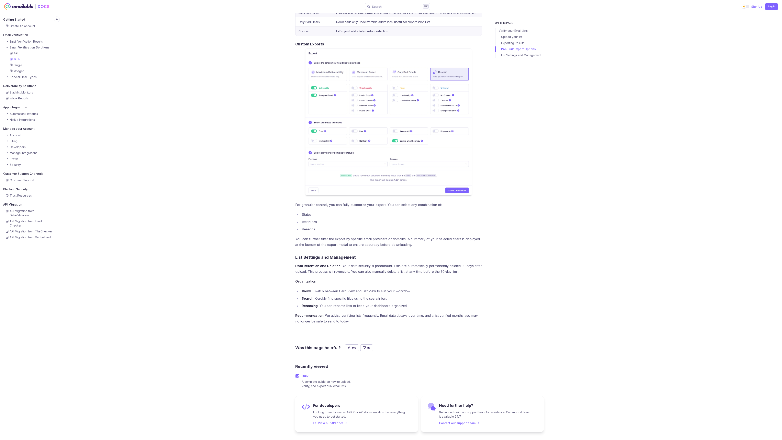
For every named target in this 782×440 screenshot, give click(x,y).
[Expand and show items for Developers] (7, 147)
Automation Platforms (24, 114)
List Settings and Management (521, 55)
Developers (18, 147)
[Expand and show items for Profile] (7, 159)
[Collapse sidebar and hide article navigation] (57, 19)
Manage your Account (19, 128)
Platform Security (15, 189)
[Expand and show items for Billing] (7, 141)
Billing (14, 141)
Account (15, 135)
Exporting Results (512, 43)
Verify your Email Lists (513, 30)
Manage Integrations (23, 153)
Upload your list (511, 36)
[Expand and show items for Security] (7, 165)
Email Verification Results (26, 41)
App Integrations (15, 107)
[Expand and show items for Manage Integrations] (7, 153)
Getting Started (14, 19)
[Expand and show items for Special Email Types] (7, 77)
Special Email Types (23, 77)
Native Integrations (22, 119)
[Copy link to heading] (326, 44)
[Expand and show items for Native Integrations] (7, 120)
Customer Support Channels (23, 173)
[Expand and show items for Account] (7, 135)
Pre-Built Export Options (518, 49)
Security (15, 164)
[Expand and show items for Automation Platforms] (7, 114)
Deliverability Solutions (19, 86)
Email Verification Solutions (29, 47)
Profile (14, 159)
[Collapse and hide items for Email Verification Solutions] (7, 47)
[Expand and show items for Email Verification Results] (7, 41)
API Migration (12, 204)
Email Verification (15, 35)
